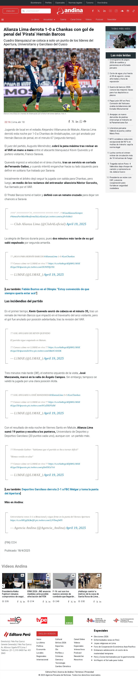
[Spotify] (128, 11)
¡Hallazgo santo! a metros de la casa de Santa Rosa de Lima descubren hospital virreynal (88, 596)
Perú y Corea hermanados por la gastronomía (114, 657)
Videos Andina (14, 566)
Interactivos (79, 649)
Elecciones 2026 (101, 636)
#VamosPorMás (17, 216)
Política (40, 646)
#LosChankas (68, 256)
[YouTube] (110, 11)
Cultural (58, 639)
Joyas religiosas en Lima (105, 643)
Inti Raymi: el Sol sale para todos (108, 660)
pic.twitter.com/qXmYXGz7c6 (41, 467)
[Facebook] (93, 11)
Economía (41, 649)
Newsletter (111, 19)
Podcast (99, 19)
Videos (89, 19)
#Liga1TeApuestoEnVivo (22, 350)
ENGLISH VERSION (47, 634)
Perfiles (48, 3)
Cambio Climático (63, 666)
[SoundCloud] (122, 11)
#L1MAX (76, 263)
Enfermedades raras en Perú (106, 640)
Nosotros (78, 660)
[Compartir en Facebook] (18, 601)
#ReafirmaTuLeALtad (35, 216)
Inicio (39, 639)
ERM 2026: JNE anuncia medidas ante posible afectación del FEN (39, 594)
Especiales (60, 3)
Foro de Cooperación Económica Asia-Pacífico (114, 647)
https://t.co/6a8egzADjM (60, 263)
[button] (3, 586)
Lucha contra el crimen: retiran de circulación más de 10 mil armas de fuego (121, 155)
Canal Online (75, 19)
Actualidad (50, 19)
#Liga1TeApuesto (18, 267)
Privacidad (89, 672)
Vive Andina (102, 3)
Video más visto (120, 28)
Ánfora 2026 (60, 643)
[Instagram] (116, 11)
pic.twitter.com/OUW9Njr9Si (40, 267)
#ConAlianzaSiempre (73, 213)
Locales (40, 653)
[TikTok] (133, 11)
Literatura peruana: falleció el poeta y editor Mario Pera (120, 131)
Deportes (59, 646)
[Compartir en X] (21, 601)
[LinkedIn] (104, 11)
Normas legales (75, 3)
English (10, 11)
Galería (63, 19)
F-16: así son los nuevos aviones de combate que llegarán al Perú (63, 595)
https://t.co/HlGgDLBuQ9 (22, 520)
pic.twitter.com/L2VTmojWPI (48, 520)
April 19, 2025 (76, 224)
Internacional (42, 660)
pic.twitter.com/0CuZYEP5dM (41, 405)
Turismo (89, 3)
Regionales (41, 656)
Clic (56, 649)
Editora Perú (51, 672)
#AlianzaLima (50, 256)
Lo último (35, 19)
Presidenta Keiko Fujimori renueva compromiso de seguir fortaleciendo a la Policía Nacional (13, 596)
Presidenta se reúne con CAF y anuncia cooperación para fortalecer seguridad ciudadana (120, 182)
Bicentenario (36, 3)
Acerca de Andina (65, 672)
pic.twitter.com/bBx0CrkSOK (47, 350)
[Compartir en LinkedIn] (24, 601)
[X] (98, 11)
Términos (79, 672)
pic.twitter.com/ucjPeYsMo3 (59, 216)
